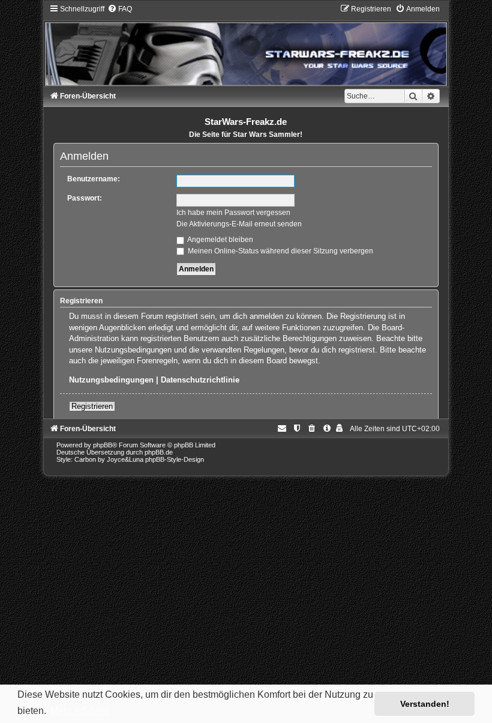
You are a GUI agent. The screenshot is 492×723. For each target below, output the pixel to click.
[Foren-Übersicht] (245, 45)
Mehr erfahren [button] (80, 711)
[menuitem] (119, 9)
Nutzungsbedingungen (111, 379)
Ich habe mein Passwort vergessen (233, 212)
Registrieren (92, 406)
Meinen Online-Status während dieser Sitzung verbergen (279, 251)
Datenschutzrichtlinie (200, 379)
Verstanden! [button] (424, 704)
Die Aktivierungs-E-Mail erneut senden (239, 224)
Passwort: (84, 198)
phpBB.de (159, 452)
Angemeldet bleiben (219, 239)
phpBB (102, 445)
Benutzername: (93, 179)
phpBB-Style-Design (174, 459)
